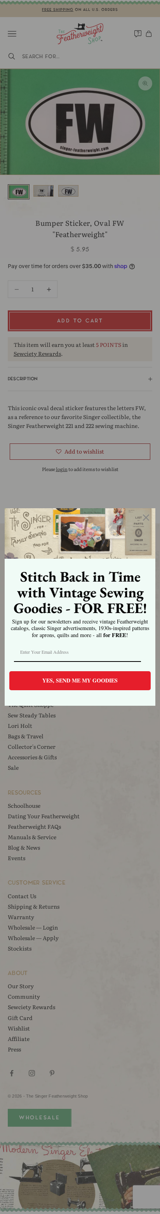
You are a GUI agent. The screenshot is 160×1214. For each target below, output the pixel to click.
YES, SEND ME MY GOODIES (80, 680)
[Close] (146, 517)
